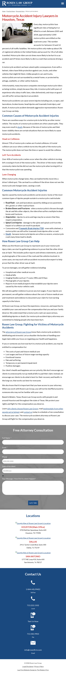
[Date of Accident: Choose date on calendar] (3, 476)
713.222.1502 (33, 605)
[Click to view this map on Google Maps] (33, 523)
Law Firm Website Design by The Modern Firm (33, 670)
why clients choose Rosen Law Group (22, 408)
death (20, 127)
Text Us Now (33, 621)
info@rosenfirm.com (33, 650)
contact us (28, 412)
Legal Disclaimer (27, 666)
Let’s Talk (33, 503)
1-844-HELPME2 (33, 589)
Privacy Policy (39, 666)
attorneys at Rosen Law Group (18, 332)
